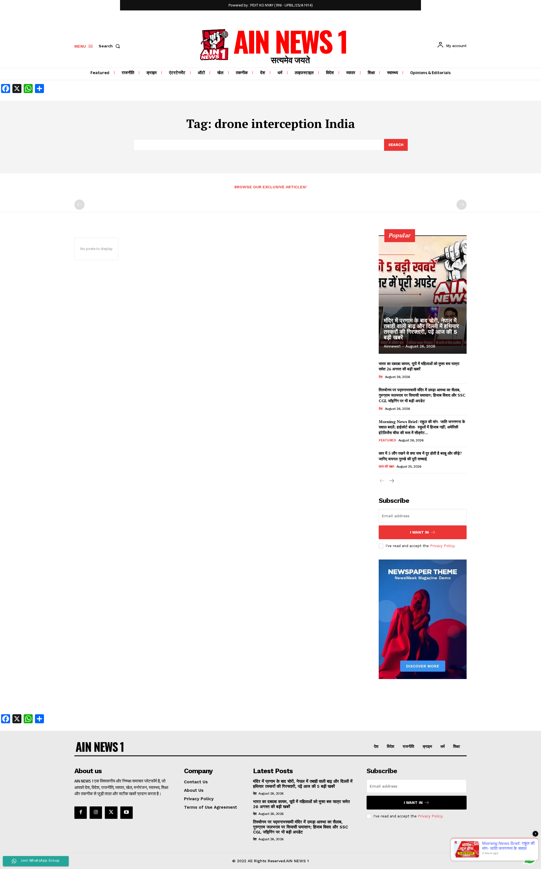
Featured (387, 440)
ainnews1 (392, 346)
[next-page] (391, 481)
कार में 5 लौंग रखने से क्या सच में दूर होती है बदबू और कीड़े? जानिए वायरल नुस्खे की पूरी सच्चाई (420, 455)
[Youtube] (126, 812)
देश (380, 377)
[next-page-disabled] (461, 205)
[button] (110, 46)
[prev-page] (79, 205)
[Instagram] (96, 812)
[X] (111, 812)
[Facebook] (80, 812)
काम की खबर (386, 466)
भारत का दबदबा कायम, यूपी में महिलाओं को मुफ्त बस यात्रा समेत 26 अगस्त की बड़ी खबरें (419, 366)
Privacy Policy (442, 546)
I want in (419, 532)
